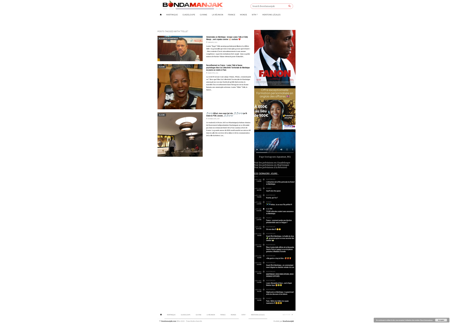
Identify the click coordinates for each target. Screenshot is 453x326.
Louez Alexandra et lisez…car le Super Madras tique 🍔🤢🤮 (279, 284)
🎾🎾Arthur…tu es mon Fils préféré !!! (279, 204)
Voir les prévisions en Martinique (271, 165)
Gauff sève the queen (273, 191)
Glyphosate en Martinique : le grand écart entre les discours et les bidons (280, 293)
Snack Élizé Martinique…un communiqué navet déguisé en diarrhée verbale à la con (280, 266)
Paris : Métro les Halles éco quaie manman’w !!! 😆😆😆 (277, 302)
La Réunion (217, 15)
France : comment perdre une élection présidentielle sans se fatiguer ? (279, 221)
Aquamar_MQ (283, 156)
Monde (243, 15)
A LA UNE (162, 67)
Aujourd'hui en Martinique (168, 38)
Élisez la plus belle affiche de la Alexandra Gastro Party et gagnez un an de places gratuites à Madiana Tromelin (280, 249)
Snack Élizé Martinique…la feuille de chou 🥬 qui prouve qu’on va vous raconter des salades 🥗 (280, 238)
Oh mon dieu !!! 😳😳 (273, 229)
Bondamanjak (288, 321)
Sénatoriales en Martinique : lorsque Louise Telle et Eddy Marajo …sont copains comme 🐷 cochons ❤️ (227, 38)
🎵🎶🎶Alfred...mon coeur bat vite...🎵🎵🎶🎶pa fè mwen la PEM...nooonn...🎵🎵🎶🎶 (226, 114)
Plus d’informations (426, 320)
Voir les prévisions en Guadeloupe (272, 162)
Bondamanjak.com (168, 321)
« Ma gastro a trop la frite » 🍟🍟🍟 (278, 258)
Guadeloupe (188, 15)
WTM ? (255, 15)
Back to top (286, 315)
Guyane (203, 15)
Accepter (441, 320)
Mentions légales (271, 15)
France (231, 15)
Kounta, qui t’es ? (272, 198)
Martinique (172, 15)
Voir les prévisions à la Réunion (270, 167)
